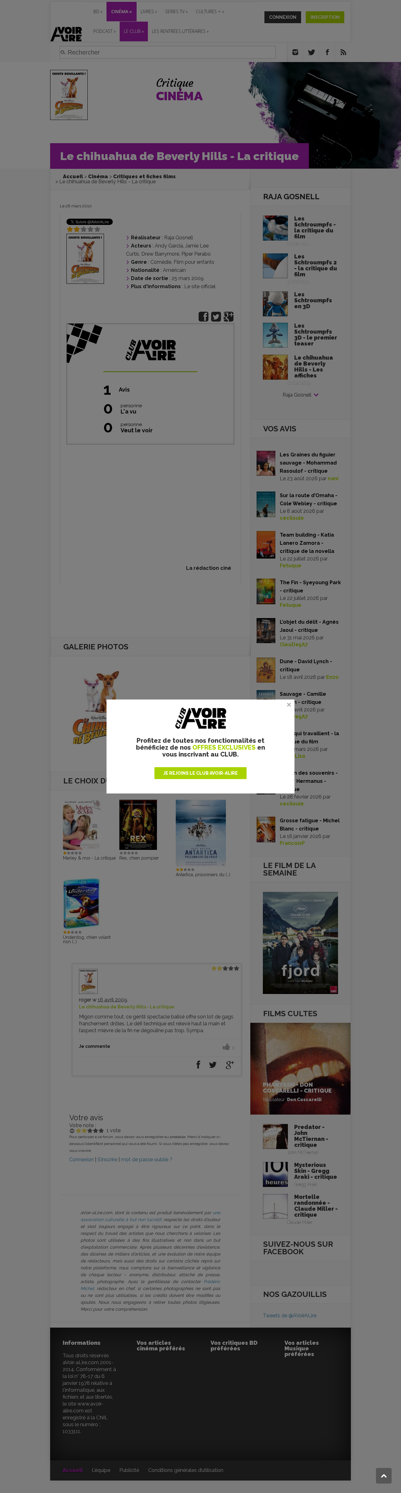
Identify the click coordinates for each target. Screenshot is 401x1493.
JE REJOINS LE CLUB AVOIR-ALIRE (200, 773)
